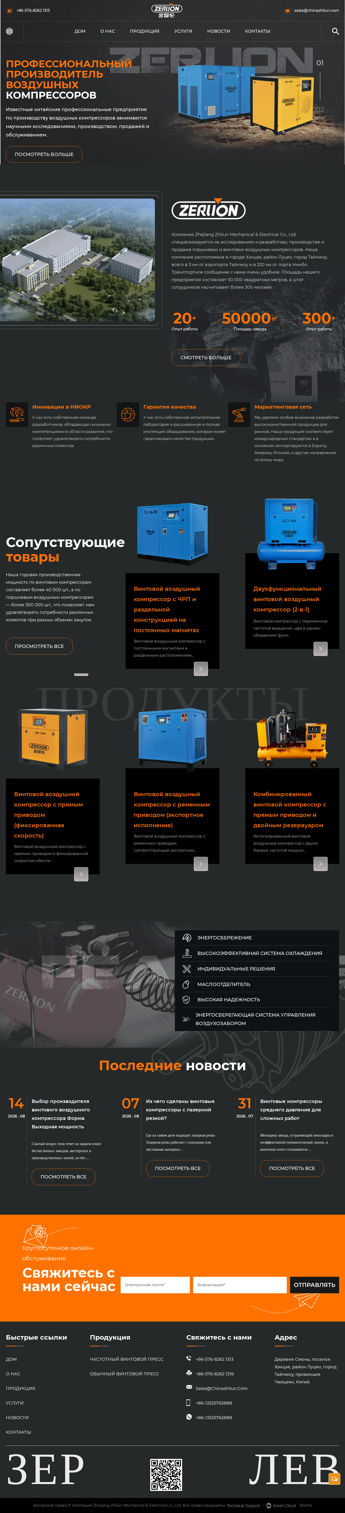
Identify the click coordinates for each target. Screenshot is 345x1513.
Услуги (183, 31)
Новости (218, 31)
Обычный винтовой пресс (152, 39)
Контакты (257, 31)
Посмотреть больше (44, 154)
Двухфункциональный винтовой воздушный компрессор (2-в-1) (287, 599)
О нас (107, 31)
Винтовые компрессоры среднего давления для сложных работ (291, 1109)
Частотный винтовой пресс (154, 40)
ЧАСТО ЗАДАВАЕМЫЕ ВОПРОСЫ (117, 40)
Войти (306, 1505)
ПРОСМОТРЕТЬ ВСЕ (39, 646)
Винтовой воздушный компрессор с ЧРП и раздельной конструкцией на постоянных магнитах (167, 609)
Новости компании (220, 40)
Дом (80, 31)
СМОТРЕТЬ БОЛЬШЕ (205, 357)
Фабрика (112, 39)
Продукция (144, 31)
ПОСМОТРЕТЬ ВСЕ (63, 1177)
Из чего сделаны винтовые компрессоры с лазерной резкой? (180, 1109)
